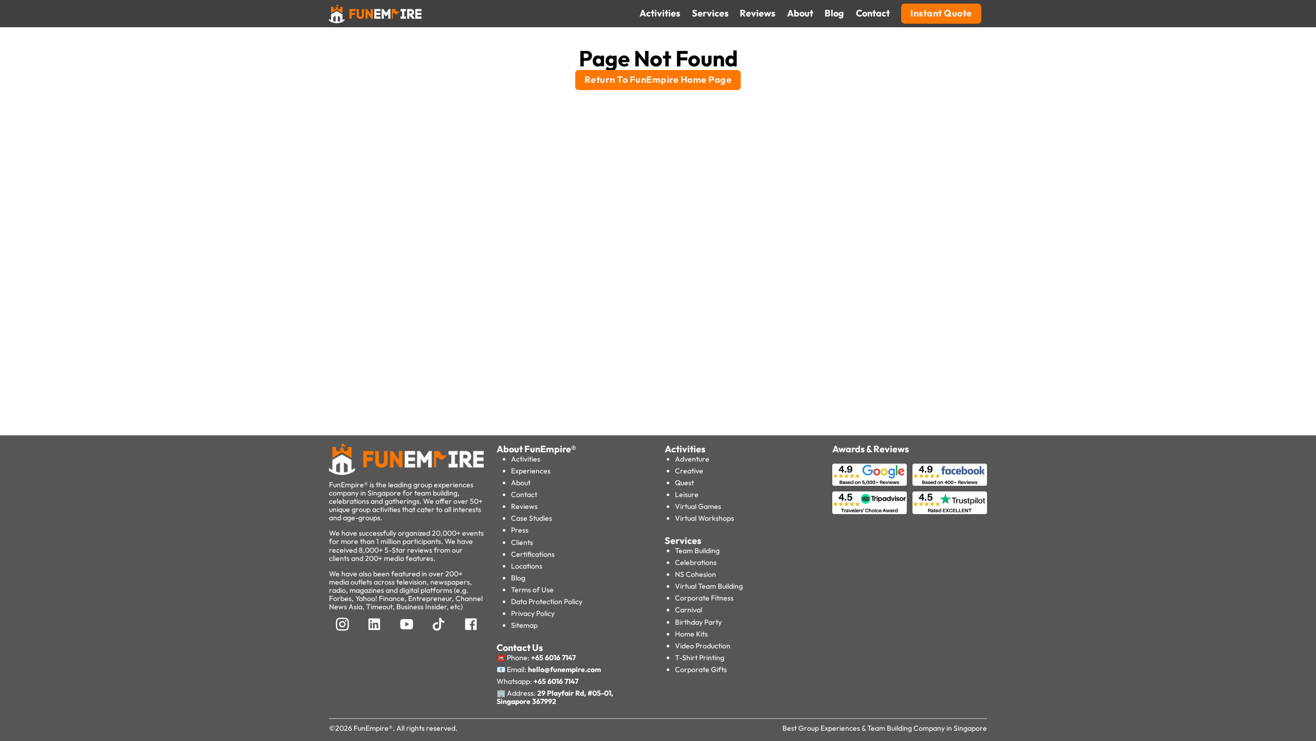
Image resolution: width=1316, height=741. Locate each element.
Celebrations (696, 562)
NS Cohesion (695, 574)
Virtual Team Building (709, 586)
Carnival (688, 609)
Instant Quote (941, 13)
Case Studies (531, 518)
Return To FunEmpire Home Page (658, 79)
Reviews (524, 506)
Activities (525, 459)
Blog (518, 578)
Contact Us (520, 648)
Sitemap (524, 625)
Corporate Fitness (704, 598)
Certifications (533, 554)
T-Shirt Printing (699, 657)
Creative (689, 470)
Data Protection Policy (546, 601)
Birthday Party (698, 622)
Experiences (531, 470)
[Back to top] (31, 715)
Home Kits (691, 634)
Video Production (702, 645)
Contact (524, 494)
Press (519, 530)
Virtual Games (698, 506)
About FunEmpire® (536, 449)
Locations (526, 566)
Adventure (692, 459)
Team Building (697, 550)
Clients (522, 542)
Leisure (687, 494)
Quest (684, 482)
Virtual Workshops (704, 518)
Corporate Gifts (701, 669)
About (521, 482)
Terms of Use (532, 589)
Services (683, 540)
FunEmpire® (373, 728)
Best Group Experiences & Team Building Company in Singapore (884, 728)
